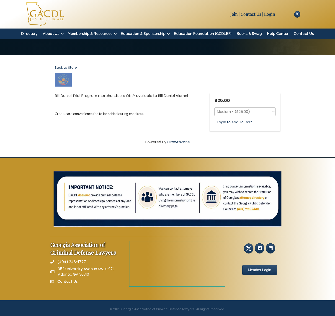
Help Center (278, 33)
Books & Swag (249, 33)
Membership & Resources (90, 33)
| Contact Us (249, 14)
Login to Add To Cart (234, 122)
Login (269, 14)
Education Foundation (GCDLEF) (202, 33)
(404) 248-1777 (71, 261)
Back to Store (66, 67)
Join (234, 14)
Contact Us (304, 33)
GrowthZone (178, 142)
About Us (51, 33)
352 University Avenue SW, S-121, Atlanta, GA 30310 (86, 271)
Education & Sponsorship (143, 33)
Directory (29, 33)
